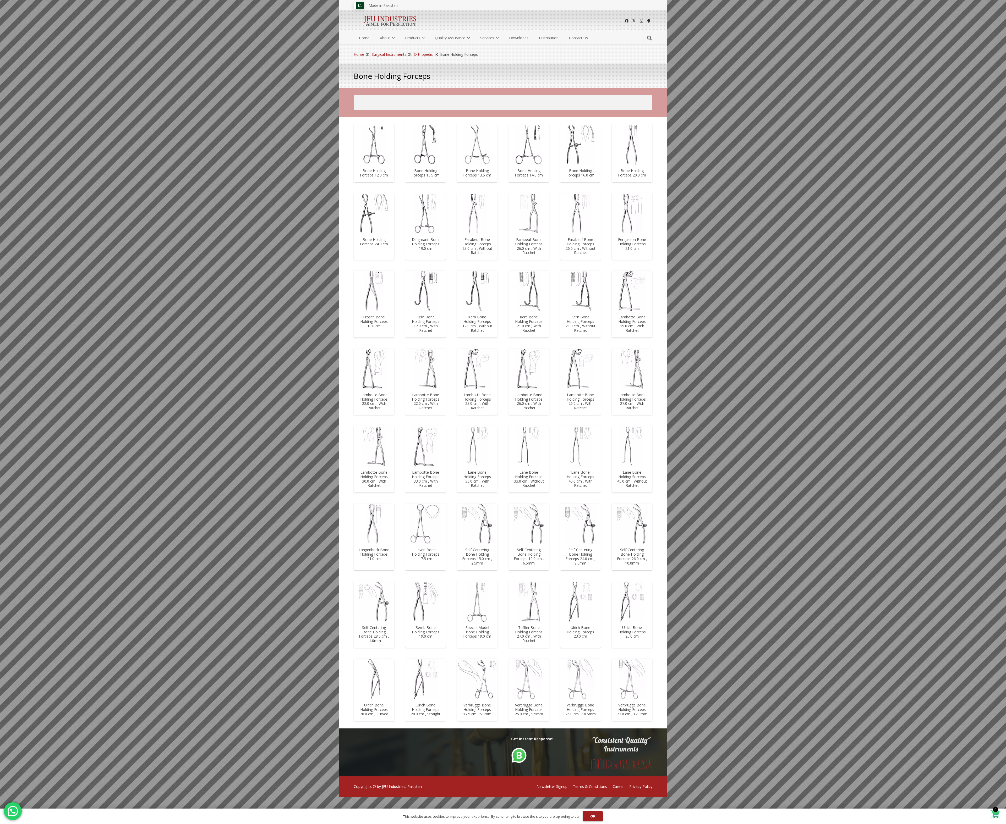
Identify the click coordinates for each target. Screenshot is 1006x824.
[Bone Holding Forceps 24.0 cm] (374, 213)
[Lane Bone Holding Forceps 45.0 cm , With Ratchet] (580, 446)
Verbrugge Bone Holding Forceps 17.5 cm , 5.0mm (477, 709)
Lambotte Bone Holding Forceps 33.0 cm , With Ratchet (425, 479)
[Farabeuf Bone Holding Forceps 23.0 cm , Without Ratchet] (477, 213)
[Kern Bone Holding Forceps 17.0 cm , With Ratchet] (425, 291)
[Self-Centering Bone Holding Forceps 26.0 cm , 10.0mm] (632, 524)
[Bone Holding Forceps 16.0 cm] (580, 144)
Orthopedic (423, 54)
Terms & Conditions (590, 786)
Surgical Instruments (389, 54)
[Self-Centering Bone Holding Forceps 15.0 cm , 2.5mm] (477, 524)
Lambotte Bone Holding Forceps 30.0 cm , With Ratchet (374, 479)
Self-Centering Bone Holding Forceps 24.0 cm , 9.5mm (580, 556)
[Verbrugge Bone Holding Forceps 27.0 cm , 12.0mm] (632, 679)
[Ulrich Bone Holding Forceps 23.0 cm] (580, 601)
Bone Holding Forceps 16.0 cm (580, 173)
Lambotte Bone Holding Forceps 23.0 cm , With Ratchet (477, 401)
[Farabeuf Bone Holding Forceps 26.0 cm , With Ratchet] (529, 213)
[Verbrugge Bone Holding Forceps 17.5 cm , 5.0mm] (477, 679)
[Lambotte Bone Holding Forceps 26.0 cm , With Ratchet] (529, 369)
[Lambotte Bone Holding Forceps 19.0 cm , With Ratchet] (632, 291)
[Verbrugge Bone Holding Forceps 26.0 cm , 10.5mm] (580, 679)
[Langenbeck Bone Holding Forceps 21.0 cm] (374, 524)
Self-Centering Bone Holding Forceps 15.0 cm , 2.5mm (477, 556)
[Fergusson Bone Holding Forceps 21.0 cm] (632, 213)
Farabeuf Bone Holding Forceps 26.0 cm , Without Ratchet (580, 246)
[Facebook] (626, 21)
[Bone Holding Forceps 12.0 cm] (374, 144)
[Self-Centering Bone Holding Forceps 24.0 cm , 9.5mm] (580, 524)
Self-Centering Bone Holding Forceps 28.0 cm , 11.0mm (374, 634)
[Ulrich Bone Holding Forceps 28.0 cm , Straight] (425, 679)
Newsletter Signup (552, 786)
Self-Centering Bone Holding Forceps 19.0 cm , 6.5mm (529, 556)
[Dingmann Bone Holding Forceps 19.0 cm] (425, 213)
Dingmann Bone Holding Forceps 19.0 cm (426, 244)
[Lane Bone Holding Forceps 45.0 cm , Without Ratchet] (632, 446)
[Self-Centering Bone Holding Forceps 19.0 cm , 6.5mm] (529, 524)
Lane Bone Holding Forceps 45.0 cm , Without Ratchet (632, 479)
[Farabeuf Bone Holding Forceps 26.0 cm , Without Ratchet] (580, 213)
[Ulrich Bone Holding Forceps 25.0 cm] (632, 601)
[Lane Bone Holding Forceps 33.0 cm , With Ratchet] (477, 446)
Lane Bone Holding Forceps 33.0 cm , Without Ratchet (529, 479)
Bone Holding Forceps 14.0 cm (529, 173)
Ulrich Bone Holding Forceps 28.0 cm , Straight (425, 709)
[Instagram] (641, 21)
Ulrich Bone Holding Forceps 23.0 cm (580, 632)
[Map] (648, 21)
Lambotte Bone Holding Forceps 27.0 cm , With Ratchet (632, 401)
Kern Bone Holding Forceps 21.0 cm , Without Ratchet (580, 323)
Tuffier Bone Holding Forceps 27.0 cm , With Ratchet (529, 634)
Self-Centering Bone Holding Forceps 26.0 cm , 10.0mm (632, 556)
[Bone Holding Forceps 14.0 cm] (529, 144)
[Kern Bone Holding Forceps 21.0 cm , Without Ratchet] (580, 291)
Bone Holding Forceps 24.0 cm (374, 241)
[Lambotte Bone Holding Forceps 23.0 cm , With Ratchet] (477, 369)
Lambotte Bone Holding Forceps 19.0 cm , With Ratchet (632, 323)
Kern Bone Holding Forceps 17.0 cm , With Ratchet (425, 323)
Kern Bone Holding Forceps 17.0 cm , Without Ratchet (477, 323)
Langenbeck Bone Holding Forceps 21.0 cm (374, 554)
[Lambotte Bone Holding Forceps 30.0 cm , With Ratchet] (374, 446)
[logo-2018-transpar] (390, 21)
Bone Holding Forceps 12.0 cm (374, 173)
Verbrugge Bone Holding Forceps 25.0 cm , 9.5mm (529, 709)
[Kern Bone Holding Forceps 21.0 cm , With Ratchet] (529, 291)
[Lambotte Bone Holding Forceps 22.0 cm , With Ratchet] (374, 369)
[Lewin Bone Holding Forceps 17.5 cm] (425, 524)
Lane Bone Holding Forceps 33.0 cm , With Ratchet (477, 479)
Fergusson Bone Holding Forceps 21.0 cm (632, 244)
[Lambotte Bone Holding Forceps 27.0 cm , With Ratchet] (632, 369)
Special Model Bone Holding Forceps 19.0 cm (477, 632)
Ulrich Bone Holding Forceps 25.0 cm (632, 632)
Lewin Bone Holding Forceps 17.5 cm (425, 554)
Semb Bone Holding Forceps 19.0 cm (425, 632)
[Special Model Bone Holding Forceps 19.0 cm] (477, 601)
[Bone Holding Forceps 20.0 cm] (632, 144)
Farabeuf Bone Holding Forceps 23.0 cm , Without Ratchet (477, 246)
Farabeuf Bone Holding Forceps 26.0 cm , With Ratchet (529, 246)
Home (359, 54)
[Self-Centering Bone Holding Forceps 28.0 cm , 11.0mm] (374, 601)
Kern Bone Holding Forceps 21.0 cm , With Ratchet (529, 323)
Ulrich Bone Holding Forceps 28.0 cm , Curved (374, 709)
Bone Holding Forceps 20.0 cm (632, 173)
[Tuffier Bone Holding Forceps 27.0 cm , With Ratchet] (529, 601)
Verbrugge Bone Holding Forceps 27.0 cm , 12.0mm (632, 709)
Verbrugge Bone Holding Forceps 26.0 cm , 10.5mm (580, 709)
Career (618, 786)
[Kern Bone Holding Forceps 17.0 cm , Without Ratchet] (477, 291)
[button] (392, 38)
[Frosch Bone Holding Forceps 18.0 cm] (374, 291)
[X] (634, 21)
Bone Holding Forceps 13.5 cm (426, 173)
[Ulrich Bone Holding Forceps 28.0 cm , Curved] (374, 679)
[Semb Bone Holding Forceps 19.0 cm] (425, 601)
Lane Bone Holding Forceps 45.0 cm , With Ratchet (580, 479)
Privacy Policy (640, 786)
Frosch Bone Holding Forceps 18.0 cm (374, 321)
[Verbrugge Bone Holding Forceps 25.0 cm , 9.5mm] (529, 679)
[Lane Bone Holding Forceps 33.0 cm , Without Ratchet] (529, 446)
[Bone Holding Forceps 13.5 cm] (425, 144)
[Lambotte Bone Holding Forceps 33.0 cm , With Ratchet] (425, 446)
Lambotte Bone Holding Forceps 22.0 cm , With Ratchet (374, 401)
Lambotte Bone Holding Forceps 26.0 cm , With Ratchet (529, 401)
